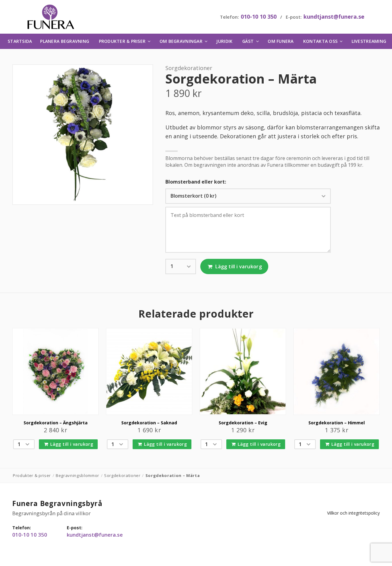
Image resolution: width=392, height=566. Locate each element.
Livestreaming (369, 41)
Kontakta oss (320, 41)
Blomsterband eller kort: (195, 182)
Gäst (248, 41)
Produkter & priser (122, 41)
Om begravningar (181, 41)
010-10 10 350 (259, 16)
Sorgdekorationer (188, 68)
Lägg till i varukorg (238, 266)
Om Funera (280, 41)
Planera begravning (64, 41)
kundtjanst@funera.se (333, 16)
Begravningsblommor (77, 475)
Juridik (224, 41)
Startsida (20, 41)
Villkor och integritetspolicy (353, 513)
